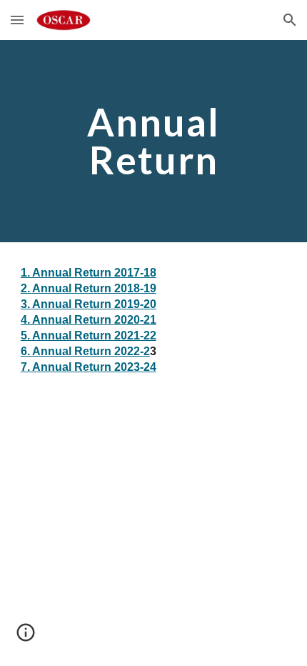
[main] (154, 141)
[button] (17, 19)
